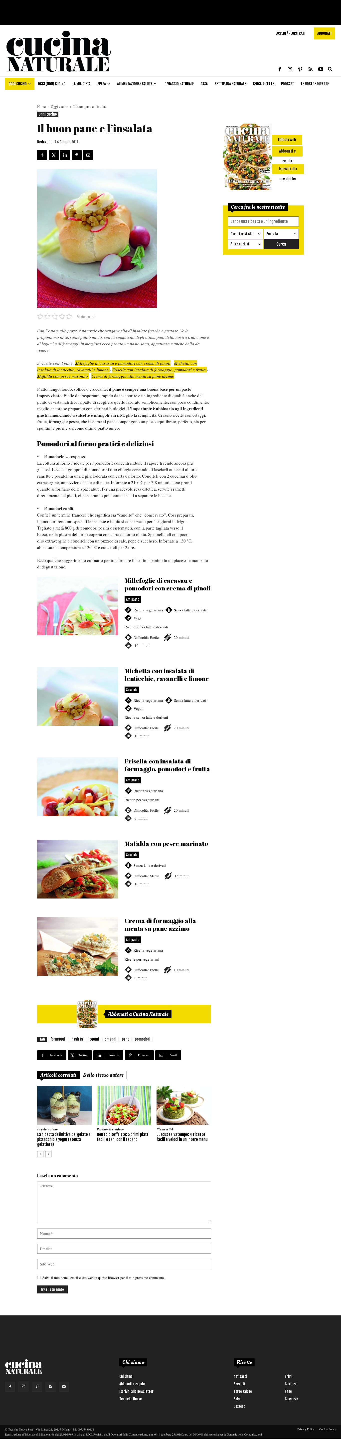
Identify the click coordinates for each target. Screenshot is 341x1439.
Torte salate (243, 1391)
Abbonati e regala (132, 1384)
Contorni (291, 1384)
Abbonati (324, 33)
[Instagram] (290, 69)
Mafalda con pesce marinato (62, 376)
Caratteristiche (242, 234)
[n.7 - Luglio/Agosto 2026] (87, 1014)
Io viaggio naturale (179, 83)
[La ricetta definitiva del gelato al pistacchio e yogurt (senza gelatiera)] (64, 1105)
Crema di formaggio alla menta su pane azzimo (132, 376)
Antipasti (240, 1376)
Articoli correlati (58, 1075)
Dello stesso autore (103, 1075)
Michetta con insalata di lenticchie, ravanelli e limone (124, 709)
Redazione (45, 142)
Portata (272, 234)
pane (125, 1039)
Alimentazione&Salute (134, 83)
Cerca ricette (263, 83)
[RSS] (310, 69)
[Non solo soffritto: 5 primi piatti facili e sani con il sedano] (124, 1105)
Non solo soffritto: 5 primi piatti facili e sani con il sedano (123, 1137)
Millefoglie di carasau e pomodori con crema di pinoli (122, 363)
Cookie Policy (327, 1429)
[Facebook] (280, 69)
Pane (288, 1391)
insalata (76, 1039)
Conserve (291, 1399)
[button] (330, 69)
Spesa (101, 83)
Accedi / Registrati (290, 33)
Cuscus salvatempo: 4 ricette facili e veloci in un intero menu (182, 1137)
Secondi (239, 1384)
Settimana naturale (230, 83)
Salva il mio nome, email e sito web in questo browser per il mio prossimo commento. (103, 1277)
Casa (204, 83)
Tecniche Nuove (130, 1399)
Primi (288, 1376)
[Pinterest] (300, 69)
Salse (237, 1399)
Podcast (287, 83)
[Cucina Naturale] (58, 73)
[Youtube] (321, 69)
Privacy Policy (306, 1429)
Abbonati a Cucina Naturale (138, 1014)
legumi (93, 1039)
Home (41, 106)
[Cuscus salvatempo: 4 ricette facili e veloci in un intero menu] (184, 1105)
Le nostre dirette (315, 83)
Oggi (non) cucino (51, 83)
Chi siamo (126, 1376)
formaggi (57, 1039)
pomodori (142, 1039)
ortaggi (110, 1039)
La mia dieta (81, 83)
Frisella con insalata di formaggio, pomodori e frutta (159, 369)
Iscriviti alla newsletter (136, 1391)
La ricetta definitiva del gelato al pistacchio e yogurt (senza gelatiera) (64, 1139)
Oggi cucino (17, 83)
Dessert (239, 1406)
